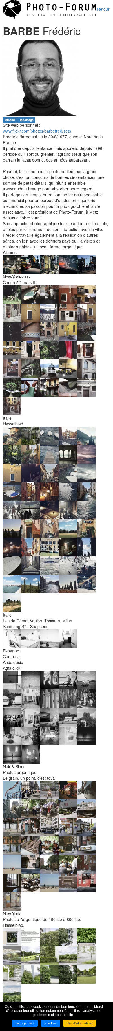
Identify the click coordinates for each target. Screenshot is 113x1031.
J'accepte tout (24, 1023)
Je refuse (50, 1023)
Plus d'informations (79, 1023)
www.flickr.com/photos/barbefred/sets (37, 131)
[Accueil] (50, 9)
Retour (103, 9)
